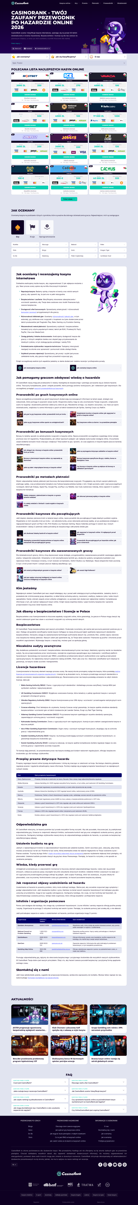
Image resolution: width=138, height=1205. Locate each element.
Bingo (30, 1126)
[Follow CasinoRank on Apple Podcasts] (125, 1165)
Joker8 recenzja (69, 160)
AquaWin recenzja (30, 191)
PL (13, 1165)
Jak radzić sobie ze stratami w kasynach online (68, 1141)
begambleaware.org (58, 937)
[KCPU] (70, 1185)
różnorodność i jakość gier (63, 316)
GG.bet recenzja (30, 129)
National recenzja (69, 129)
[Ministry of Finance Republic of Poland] (33, 1185)
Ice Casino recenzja (69, 98)
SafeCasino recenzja (108, 129)
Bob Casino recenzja (108, 160)
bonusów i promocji (28, 312)
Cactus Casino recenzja (108, 191)
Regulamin (36, 1202)
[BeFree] (99, 1185)
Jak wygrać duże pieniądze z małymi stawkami (67, 1134)
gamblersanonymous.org (60, 925)
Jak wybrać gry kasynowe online (68, 1130)
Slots (30, 1137)
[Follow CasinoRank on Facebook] (100, 1165)
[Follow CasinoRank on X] (110, 1165)
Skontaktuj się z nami (106, 1130)
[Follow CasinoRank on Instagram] (105, 1165)
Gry (76, 3)
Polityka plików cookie (68, 1202)
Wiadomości (122, 3)
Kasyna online (65, 3)
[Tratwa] (85, 1185)
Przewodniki (108, 3)
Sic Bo (30, 1134)
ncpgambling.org (57, 931)
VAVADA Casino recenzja (108, 98)
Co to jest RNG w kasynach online (68, 1137)
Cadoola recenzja (69, 191)
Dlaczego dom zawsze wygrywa (68, 1126)
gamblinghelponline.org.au (61, 949)
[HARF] (53, 1185)
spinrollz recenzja (30, 160)
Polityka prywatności (106, 1141)
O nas (106, 1126)
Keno (30, 1130)
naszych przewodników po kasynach (48, 388)
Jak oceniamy (106, 1134)
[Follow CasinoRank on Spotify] (120, 1165)
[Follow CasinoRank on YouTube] (115, 1165)
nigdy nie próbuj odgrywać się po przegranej (65, 853)
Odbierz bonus (30, 94)
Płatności (95, 3)
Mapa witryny (100, 1202)
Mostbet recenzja (30, 98)
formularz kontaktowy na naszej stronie (43, 978)
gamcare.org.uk (57, 943)
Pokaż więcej (67, 199)
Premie (84, 3)
